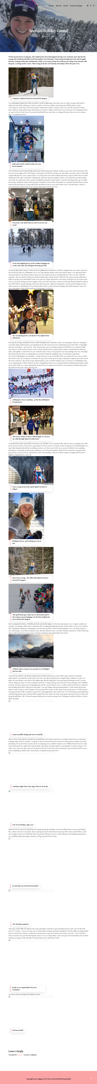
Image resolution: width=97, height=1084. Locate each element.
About (58, 6)
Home (51, 6)
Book (65, 6)
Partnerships (76, 6)
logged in (20, 1055)
